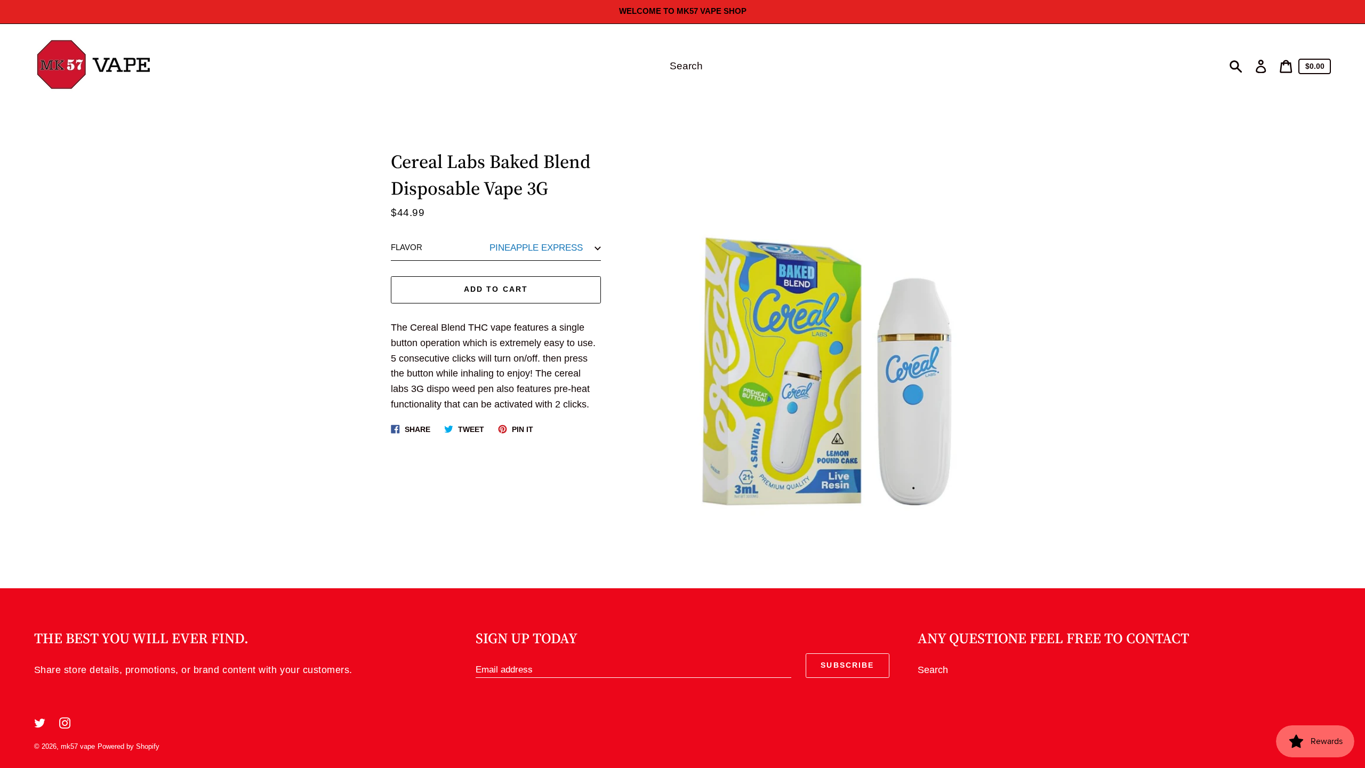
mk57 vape (78, 746)
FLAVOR (406, 247)
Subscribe (847, 665)
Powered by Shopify (128, 746)
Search (933, 670)
